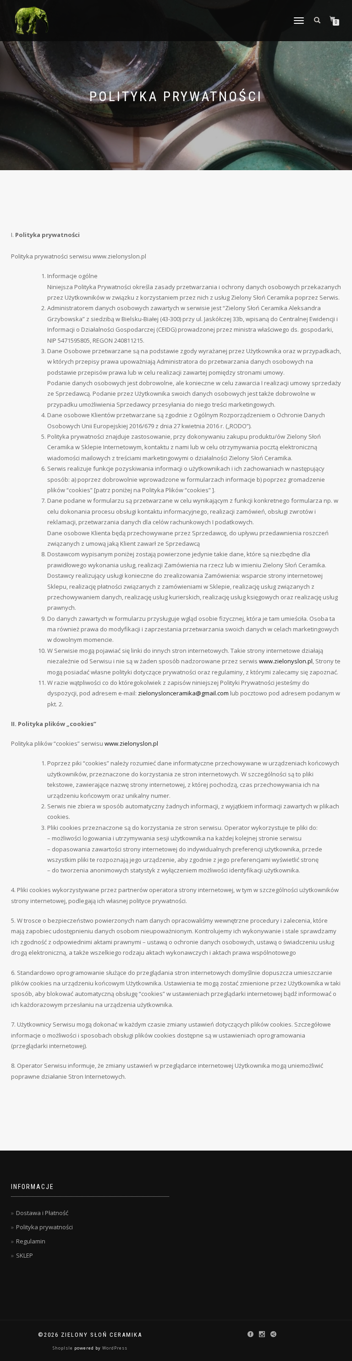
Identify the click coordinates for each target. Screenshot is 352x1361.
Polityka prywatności (44, 1227)
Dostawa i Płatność (42, 1213)
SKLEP (24, 1255)
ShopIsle (63, 1348)
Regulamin (30, 1241)
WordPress (114, 1348)
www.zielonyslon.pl (286, 661)
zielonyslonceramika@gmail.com (183, 693)
